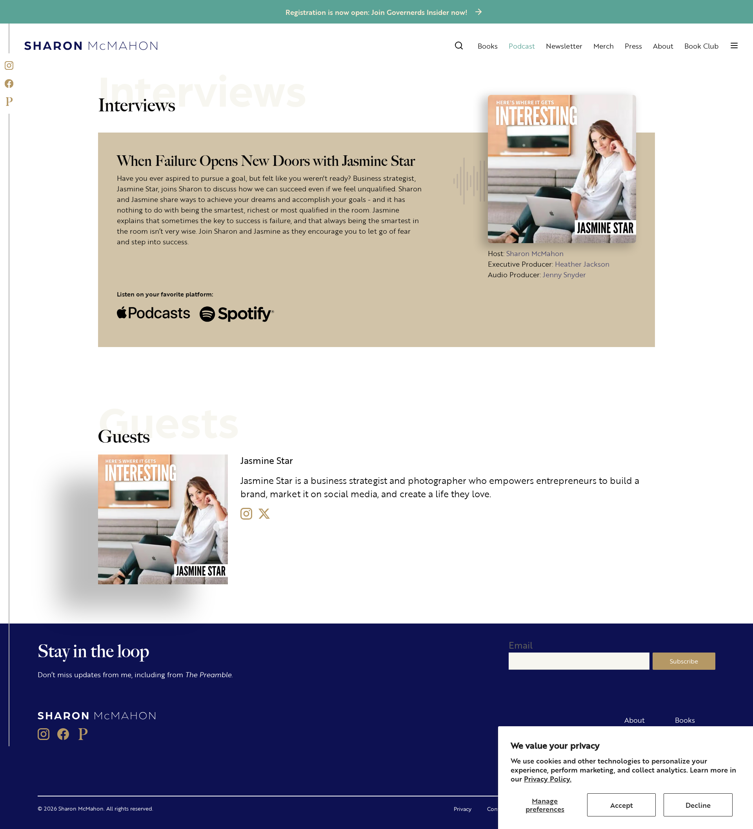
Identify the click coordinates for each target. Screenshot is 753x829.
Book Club (701, 45)
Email (521, 645)
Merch (603, 45)
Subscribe (684, 661)
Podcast (522, 45)
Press (633, 45)
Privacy (462, 808)
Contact (497, 808)
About (663, 45)
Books (488, 45)
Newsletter (564, 45)
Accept (621, 804)
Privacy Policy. (547, 778)
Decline (698, 804)
